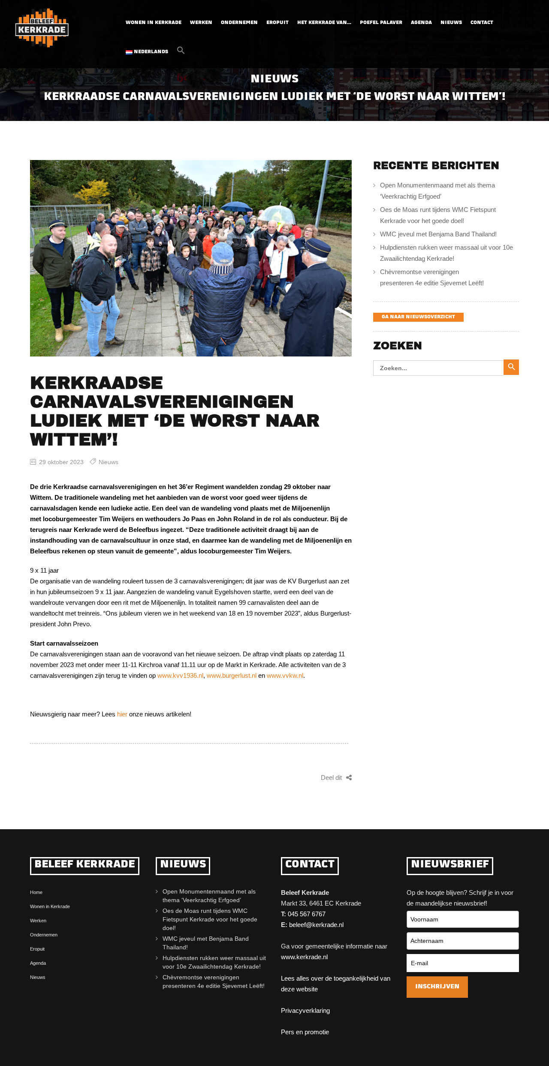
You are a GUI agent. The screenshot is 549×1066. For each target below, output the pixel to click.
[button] (181, 53)
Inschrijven (437, 987)
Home (36, 892)
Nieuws (451, 23)
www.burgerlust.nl (231, 675)
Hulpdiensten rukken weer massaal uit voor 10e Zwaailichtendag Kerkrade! (446, 253)
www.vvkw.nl (285, 675)
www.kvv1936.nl (180, 675)
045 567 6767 (307, 914)
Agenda (421, 23)
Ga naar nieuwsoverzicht (418, 317)
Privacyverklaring (305, 1010)
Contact (482, 23)
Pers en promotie (305, 1032)
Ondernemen (239, 23)
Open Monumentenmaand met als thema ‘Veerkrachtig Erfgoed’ (437, 190)
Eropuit (277, 23)
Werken (201, 23)
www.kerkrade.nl (304, 956)
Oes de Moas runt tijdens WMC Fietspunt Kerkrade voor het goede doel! (438, 215)
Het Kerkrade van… (324, 23)
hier (122, 714)
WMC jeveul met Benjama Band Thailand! (438, 234)
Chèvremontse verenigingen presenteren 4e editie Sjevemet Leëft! (433, 277)
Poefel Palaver (381, 23)
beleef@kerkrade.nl (316, 924)
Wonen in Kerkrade (153, 23)
